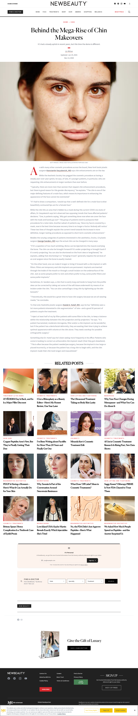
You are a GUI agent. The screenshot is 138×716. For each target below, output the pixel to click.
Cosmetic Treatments (47, 396)
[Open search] (128, 12)
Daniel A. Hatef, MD (71, 305)
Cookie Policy (44, 681)
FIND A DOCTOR (15, 12)
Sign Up (91, 560)
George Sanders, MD (46, 241)
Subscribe (13, 4)
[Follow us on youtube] (124, 3)
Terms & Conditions (63, 681)
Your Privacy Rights (91, 710)
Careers (59, 673)
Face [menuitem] (44, 12)
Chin (73, 22)
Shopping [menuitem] (88, 12)
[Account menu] (129, 3)
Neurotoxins (43, 481)
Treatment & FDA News (13, 396)
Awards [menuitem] (78, 12)
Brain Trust (60, 677)
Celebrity (75, 438)
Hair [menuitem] (70, 12)
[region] (69, 710)
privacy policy (84, 564)
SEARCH (111, 581)
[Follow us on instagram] (121, 3)
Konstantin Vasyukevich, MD (58, 170)
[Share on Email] (22, 620)
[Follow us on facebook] (115, 3)
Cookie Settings (80, 682)
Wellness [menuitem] (98, 12)
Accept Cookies (120, 710)
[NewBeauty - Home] (69, 4)
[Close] (135, 710)
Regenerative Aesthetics (14, 481)
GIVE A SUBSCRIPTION (79, 648)
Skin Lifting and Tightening (84, 396)
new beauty (24, 606)
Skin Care (7, 438)
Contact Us (43, 673)
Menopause (109, 396)
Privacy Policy (78, 677)
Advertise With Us (45, 677)
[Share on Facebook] (18, 620)
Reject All (106, 710)
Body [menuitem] (64, 12)
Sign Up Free (111, 688)
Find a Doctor (78, 673)
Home (65, 22)
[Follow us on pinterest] (118, 3)
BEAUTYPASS (119, 12)
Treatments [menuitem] (54, 12)
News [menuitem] (38, 12)
